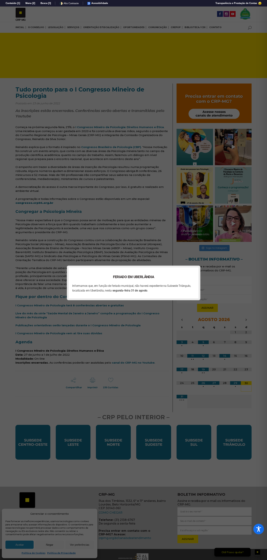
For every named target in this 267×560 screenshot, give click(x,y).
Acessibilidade (97, 3)
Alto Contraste (69, 3)
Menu (30, 3)
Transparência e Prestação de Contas (236, 3)
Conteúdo (13, 3)
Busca (46, 3)
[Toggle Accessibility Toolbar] (258, 529)
